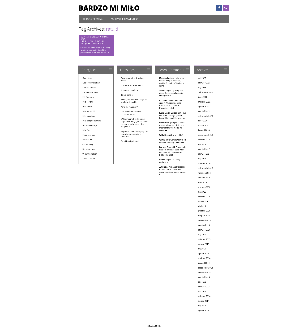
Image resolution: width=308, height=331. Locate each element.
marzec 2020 (203, 125)
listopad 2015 (204, 216)
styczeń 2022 (203, 106)
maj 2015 (202, 234)
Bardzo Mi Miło (109, 8)
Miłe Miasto (87, 106)
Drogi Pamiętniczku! (129, 141)
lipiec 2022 (202, 97)
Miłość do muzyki (89, 125)
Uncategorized (88, 149)
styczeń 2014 (203, 310)
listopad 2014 (204, 263)
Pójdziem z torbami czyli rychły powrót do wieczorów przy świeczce (134, 134)
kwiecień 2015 (204, 239)
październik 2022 (205, 92)
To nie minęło (127, 95)
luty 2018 (202, 144)
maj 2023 (202, 88)
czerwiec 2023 (204, 83)
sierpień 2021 (204, 111)
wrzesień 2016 (204, 173)
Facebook (219, 8)
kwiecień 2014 (204, 296)
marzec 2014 (203, 301)
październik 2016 (205, 168)
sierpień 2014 (204, 277)
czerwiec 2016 (204, 187)
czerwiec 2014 (204, 287)
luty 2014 (202, 306)
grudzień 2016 (204, 163)
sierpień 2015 (204, 225)
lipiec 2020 (202, 121)
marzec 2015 (203, 244)
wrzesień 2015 (204, 220)
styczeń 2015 (203, 253)
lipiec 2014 (202, 282)
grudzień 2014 (204, 258)
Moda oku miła (88, 135)
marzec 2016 (203, 201)
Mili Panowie (88, 97)
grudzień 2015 (204, 211)
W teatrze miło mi (89, 154)
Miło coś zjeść (88, 116)
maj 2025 (202, 78)
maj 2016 (202, 192)
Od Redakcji (87, 144)
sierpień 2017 (204, 149)
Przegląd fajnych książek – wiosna (92, 42)
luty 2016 (202, 206)
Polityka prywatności (124, 19)
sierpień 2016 (204, 178)
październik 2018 (205, 135)
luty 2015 (202, 249)
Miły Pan (86, 130)
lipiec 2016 (202, 182)
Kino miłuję (87, 78)
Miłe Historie (87, 102)
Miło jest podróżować (91, 121)
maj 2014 (202, 291)
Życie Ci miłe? (88, 159)
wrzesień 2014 (204, 272)
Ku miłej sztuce (88, 37)
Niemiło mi (87, 140)
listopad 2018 (204, 130)
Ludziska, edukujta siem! (131, 85)
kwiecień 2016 (204, 197)
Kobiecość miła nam (91, 83)
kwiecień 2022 (204, 102)
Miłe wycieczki (88, 111)
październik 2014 (205, 268)
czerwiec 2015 (204, 230)
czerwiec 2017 (204, 154)
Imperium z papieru (129, 90)
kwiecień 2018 (204, 140)
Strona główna (93, 19)
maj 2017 (202, 159)
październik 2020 (205, 116)
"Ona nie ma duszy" (129, 107)
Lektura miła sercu (90, 92)
